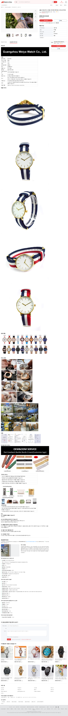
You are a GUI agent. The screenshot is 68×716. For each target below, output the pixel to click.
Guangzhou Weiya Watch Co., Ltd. (47, 11)
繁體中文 (12, 708)
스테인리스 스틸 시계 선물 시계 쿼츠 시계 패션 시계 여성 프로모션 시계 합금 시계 (60, 678)
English (5, 708)
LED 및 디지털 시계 (4, 691)
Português (29, 708)
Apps (61, 5)
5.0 (55, 43)
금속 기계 (19, 7)
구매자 (51, 5)
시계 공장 (3, 701)
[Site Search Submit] (55, 2)
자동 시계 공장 (20, 701)
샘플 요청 (57, 22)
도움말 (57, 5)
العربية (45, 708)
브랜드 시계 (33, 701)
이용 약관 (53, 712)
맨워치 (35, 689)
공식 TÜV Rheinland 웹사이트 (31, 541)
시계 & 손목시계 (14, 7)
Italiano (33, 708)
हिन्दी (52, 708)
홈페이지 (2, 7)
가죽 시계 (52, 687)
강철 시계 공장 (27, 701)
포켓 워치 (52, 691)
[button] (66, 2)
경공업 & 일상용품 (8, 7)
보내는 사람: (4, 625)
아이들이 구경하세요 (37, 691)
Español (22, 708)
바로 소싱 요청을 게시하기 (26, 639)
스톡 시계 (52, 689)
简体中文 (8, 708)
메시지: (5, 631)
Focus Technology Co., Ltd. (35, 711)
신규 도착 (2, 689)
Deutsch (26, 708)
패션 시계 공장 (14, 701)
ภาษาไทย (55, 708)
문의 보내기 (46, 20)
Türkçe (59, 708)
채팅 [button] (61, 20)
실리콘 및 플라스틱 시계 (21, 691)
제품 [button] (16, 2)
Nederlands (48, 708)
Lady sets (2, 687)
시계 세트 (35, 687)
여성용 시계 (19, 689)
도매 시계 (8, 701)
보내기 (9, 639)
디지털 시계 (19, 687)
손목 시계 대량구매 (40, 701)
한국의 (42, 708)
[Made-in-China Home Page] (6, 2)
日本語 (15, 708)
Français (19, 708)
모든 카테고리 (4, 5)
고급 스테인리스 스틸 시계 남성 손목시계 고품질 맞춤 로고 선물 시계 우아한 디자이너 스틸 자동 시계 (47, 678)
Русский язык (38, 708)
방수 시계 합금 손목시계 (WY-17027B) (34, 658)
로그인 (66, 2)
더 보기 (2, 703)
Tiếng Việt (62, 708)
